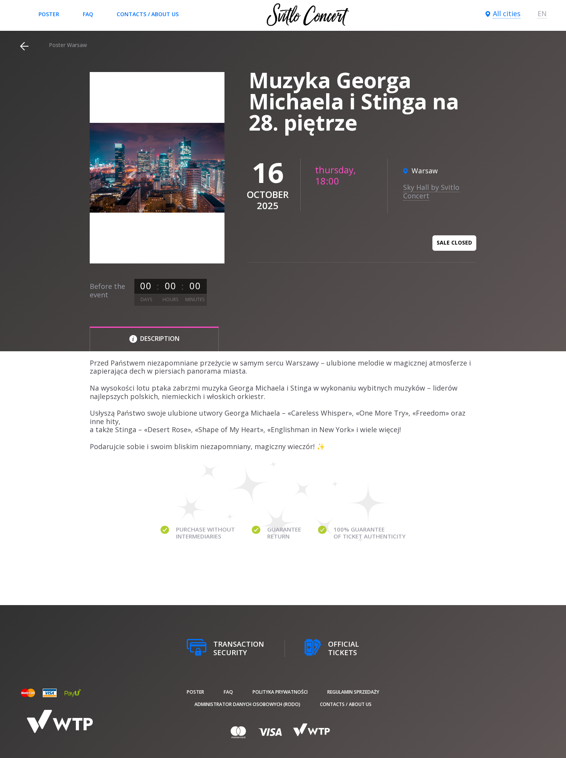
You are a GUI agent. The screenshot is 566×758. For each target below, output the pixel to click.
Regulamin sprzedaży (353, 692)
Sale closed (454, 242)
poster (49, 14)
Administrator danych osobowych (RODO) (247, 704)
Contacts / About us (148, 14)
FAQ (88, 14)
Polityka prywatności (280, 692)
